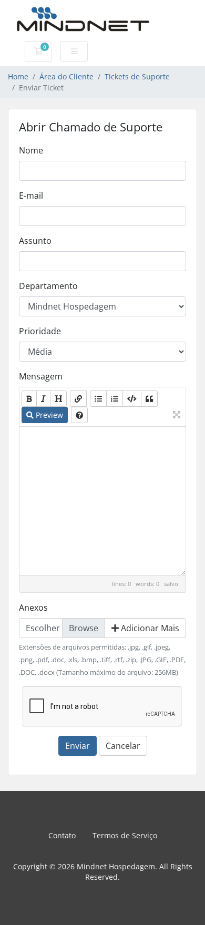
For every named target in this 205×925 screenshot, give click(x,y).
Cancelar (123, 746)
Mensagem (41, 376)
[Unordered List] (98, 398)
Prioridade (40, 331)
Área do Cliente (66, 76)
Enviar (77, 746)
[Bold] (29, 398)
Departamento (48, 286)
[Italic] (43, 398)
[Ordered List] (114, 398)
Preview (48, 415)
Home (18, 76)
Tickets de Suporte (137, 76)
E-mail (31, 195)
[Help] (79, 415)
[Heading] (58, 398)
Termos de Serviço (125, 835)
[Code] (131, 398)
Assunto (35, 240)
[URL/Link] (78, 398)
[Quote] (149, 398)
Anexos (33, 607)
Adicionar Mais (149, 628)
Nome (31, 150)
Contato (62, 835)
